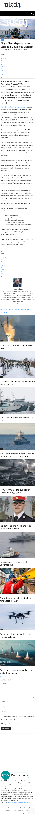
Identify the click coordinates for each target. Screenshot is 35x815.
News (5, 807)
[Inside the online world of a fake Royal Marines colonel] (17, 509)
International (11, 807)
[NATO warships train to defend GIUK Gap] (17, 400)
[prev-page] (0, 676)
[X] (17, 303)
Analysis (29, 807)
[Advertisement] (17, 752)
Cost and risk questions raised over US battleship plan (17, 671)
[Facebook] (1, 804)
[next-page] (1, 676)
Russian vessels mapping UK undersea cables (13, 563)
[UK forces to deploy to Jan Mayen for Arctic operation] (17, 364)
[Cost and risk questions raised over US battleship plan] (17, 653)
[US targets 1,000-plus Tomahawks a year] (17, 328)
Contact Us (27, 810)
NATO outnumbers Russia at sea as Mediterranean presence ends (17, 455)
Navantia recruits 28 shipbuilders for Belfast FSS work (16, 599)
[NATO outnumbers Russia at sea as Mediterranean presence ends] (17, 436)
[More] (17, 77)
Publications (7, 810)
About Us (20, 810)
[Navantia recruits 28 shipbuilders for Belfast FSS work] (17, 581)
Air (24, 807)
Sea (2, 40)
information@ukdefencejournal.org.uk (19, 802)
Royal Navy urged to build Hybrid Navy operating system (16, 491)
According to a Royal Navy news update (13, 107)
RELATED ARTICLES (9, 309)
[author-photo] (17, 282)
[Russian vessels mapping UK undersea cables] (17, 545)
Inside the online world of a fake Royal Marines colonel (15, 527)
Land (1, 521)
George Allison (7, 50)
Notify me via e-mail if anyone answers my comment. (18, 724)
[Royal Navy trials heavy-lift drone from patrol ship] (17, 617)
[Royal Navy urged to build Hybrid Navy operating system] (17, 472)
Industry (14, 810)
